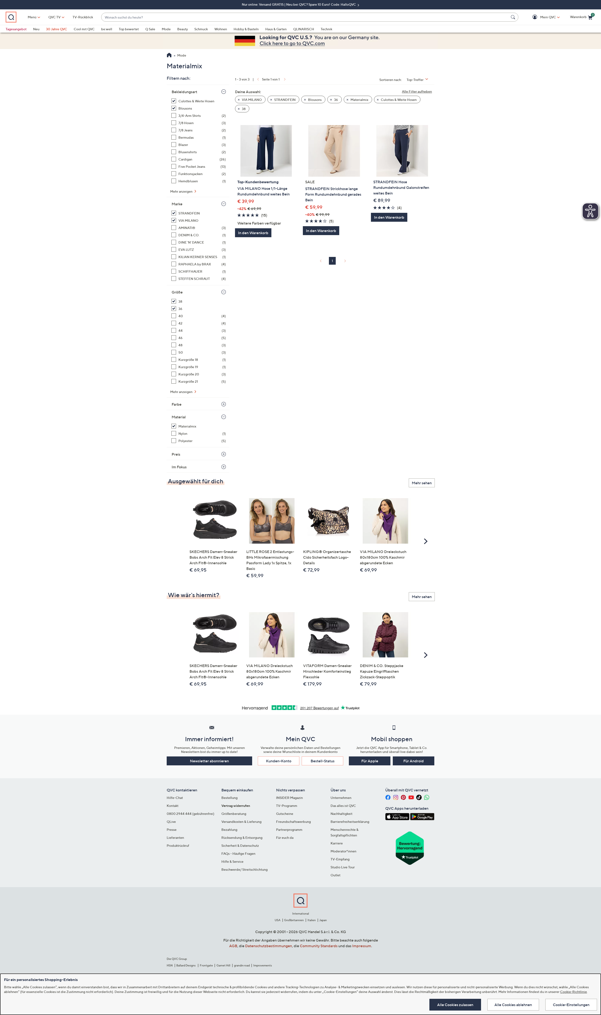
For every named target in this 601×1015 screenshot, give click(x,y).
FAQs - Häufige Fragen (238, 853)
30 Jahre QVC (56, 29)
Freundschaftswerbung (293, 822)
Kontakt (172, 806)
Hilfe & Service (232, 861)
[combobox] (305, 17)
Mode (166, 29)
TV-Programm (286, 806)
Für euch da (284, 837)
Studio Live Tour (343, 867)
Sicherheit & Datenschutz (240, 845)
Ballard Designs (186, 965)
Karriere (337, 843)
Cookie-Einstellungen (571, 1004)
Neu (36, 29)
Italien (312, 920)
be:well (106, 29)
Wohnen (220, 29)
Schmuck (201, 29)
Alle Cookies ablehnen (513, 1004)
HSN (170, 965)
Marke (177, 204)
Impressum (361, 945)
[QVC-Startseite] (169, 55)
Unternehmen (341, 798)
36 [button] (335, 100)
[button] (541, 17)
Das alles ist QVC (343, 806)
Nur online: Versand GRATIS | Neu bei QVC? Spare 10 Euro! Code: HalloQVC (299, 4)
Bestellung (229, 798)
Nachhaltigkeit (341, 814)
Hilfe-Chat (175, 798)
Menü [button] (32, 17)
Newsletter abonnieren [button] (209, 761)
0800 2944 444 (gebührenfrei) (190, 814)
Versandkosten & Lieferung (241, 822)
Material (179, 417)
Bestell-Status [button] (323, 761)
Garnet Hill (223, 965)
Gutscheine (284, 814)
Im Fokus (179, 467)
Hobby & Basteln (246, 29)
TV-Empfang (340, 859)
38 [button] (243, 109)
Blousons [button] (314, 100)
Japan (323, 920)
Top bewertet (129, 29)
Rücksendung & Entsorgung (241, 837)
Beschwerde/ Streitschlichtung (244, 869)
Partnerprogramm (289, 830)
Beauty (182, 29)
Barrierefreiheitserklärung (350, 822)
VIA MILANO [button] (251, 100)
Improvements (262, 965)
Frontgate (206, 965)
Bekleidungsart (184, 91)
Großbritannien (294, 920)
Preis (176, 454)
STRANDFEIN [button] (285, 100)
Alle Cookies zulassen (455, 1004)
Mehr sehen (422, 483)
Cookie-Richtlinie (573, 992)
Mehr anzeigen (181, 191)
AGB (233, 945)
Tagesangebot (16, 29)
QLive (171, 822)
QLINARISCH (303, 29)
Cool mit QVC (84, 29)
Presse (172, 830)
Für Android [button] (413, 761)
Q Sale (150, 29)
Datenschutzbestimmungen (268, 945)
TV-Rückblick (83, 17)
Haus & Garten (276, 29)
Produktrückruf (178, 845)
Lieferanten (175, 837)
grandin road (242, 965)
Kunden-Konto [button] (278, 761)
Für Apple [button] (369, 761)
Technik (326, 29)
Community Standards (319, 945)
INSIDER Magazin (289, 798)
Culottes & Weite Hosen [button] (398, 100)
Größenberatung (233, 814)
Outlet (335, 875)
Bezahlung (229, 830)
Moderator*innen (343, 851)
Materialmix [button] (359, 100)
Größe (177, 292)
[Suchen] (513, 17)
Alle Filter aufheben (417, 91)
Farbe (176, 404)
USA (278, 920)
